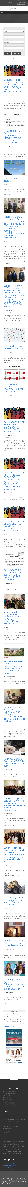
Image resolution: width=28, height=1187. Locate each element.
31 (17, 1014)
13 (14, 1018)
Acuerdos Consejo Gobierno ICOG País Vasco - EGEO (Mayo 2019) (14, 762)
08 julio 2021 (8, 493)
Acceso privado (21, 2)
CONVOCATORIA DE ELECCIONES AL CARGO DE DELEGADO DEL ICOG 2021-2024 (14, 427)
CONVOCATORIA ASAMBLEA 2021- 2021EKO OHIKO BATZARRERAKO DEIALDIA (13, 575)
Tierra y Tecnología (7, 1114)
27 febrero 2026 (9, 95)
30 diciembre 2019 (9, 677)
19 (10, 1019)
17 (4, 1019)
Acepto (8, 1183)
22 (20, 1019)
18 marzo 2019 (8, 865)
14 (17, 1018)
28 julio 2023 (8, 146)
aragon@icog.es (10, 1163)
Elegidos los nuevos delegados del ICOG (14, 347)
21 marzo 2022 (8, 241)
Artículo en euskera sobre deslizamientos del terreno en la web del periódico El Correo (14, 667)
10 (4, 1018)
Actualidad (8, 97)
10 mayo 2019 (8, 770)
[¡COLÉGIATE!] (14, 1064)
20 (14, 1019)
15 (20, 1018)
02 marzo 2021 (8, 534)
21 (17, 1019)
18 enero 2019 (8, 993)
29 (10, 1014)
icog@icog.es (22, 0)
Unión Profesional (7, 1128)
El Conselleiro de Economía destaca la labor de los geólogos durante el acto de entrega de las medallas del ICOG (14, 854)
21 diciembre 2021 (9, 352)
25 (7, 1021)
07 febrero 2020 (9, 627)
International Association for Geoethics (12, 1121)
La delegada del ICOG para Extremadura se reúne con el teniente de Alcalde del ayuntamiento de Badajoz (14, 714)
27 (4, 1014)
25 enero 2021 (8, 583)
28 (7, 1014)
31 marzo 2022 (8, 185)
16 (23, 1018)
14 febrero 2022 (9, 310)
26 (10, 1021)
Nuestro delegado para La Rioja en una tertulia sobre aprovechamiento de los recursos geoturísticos (14, 804)
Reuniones (8, 629)
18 (7, 1019)
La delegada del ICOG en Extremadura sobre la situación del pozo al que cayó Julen (14, 984)
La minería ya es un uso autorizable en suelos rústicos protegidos (14, 901)
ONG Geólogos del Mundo (9, 1124)
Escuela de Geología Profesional (10, 1117)
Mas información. (15, 1183)
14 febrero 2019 (9, 949)
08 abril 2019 (8, 814)
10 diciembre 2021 (9, 395)
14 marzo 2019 (8, 908)
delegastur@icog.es (11, 1165)
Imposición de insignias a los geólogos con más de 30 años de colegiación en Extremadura (13, 618)
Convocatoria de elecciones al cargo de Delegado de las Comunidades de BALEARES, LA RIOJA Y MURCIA (14, 86)
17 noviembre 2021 (10, 435)
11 (7, 1018)
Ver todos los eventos (8, 1026)
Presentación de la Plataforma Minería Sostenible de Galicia (14, 943)
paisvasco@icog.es (12, 1167)
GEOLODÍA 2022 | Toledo (13, 179)
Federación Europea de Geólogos (11, 1126)
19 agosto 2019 (9, 725)
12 (10, 1018)
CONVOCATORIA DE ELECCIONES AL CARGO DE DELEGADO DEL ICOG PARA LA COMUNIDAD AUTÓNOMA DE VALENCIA (14, 480)
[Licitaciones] (14, 1045)
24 (4, 1021)
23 (23, 1019)
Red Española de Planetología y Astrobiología (14, 1119)
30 (14, 1014)
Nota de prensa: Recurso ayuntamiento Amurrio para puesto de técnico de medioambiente (14, 137)
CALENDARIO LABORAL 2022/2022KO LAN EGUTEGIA (13, 388)
